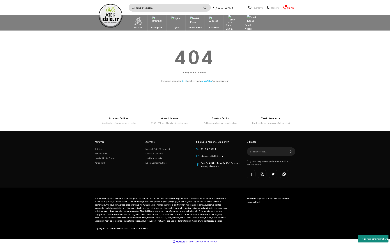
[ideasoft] (179, 241)
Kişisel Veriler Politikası (156, 162)
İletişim (98, 149)
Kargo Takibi (100, 162)
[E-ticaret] (195, 241)
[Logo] (110, 16)
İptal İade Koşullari (154, 158)
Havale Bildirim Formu (105, 158)
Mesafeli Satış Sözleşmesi (157, 149)
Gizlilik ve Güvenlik (154, 153)
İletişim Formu (101, 153)
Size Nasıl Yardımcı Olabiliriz (375, 238)
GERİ (184, 80)
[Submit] (290, 151)
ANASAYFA (206, 80)
